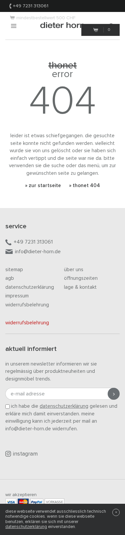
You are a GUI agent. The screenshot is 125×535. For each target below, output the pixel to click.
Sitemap (14, 269)
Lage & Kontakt (80, 287)
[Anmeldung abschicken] (114, 394)
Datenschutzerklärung (29, 287)
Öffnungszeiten (81, 278)
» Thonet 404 (84, 185)
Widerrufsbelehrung (27, 304)
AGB (9, 278)
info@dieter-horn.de (38, 251)
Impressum (17, 295)
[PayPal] (36, 501)
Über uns (73, 269)
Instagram (25, 454)
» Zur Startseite (43, 185)
